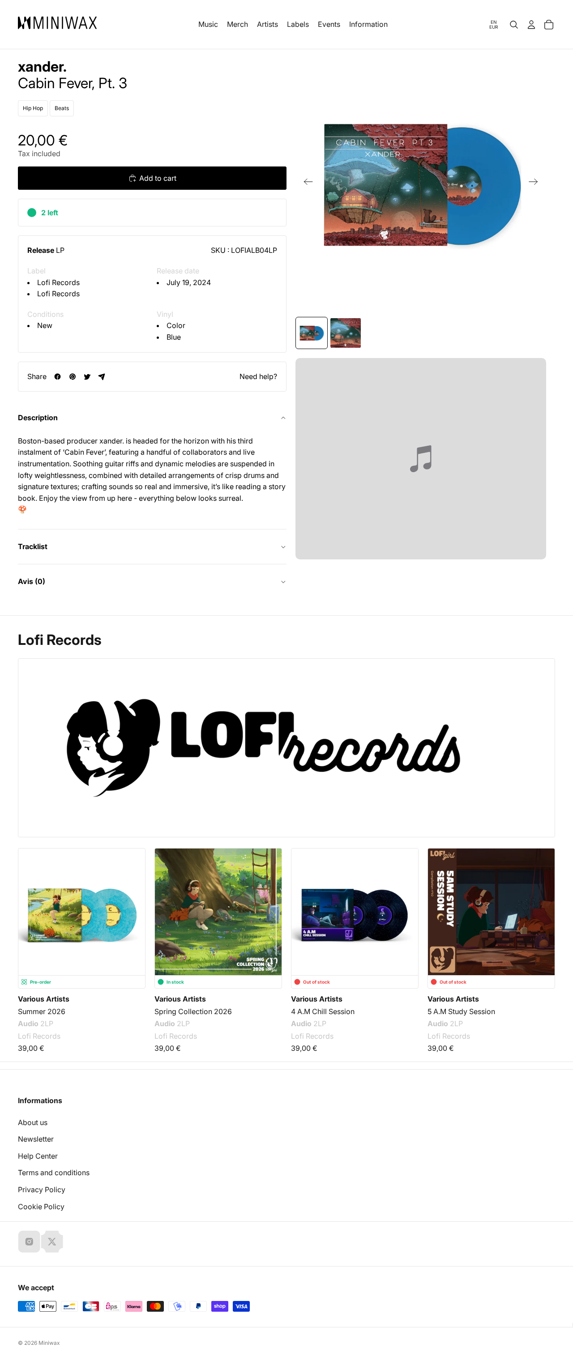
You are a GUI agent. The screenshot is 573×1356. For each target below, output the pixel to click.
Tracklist (32, 546)
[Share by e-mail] (102, 376)
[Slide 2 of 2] (345, 333)
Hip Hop (33, 108)
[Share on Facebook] (57, 376)
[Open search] (514, 24)
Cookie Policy (41, 1206)
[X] (52, 1241)
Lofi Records (58, 282)
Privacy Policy (41, 1189)
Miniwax (49, 1342)
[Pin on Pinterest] (72, 376)
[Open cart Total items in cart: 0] (549, 24)
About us (32, 1122)
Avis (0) (31, 581)
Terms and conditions (54, 1172)
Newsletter (36, 1138)
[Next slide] (536, 183)
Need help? (258, 376)
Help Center (38, 1155)
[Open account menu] (531, 24)
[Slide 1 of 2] (311, 333)
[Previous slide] (305, 183)
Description (38, 417)
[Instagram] (29, 1241)
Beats (62, 108)
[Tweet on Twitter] (87, 376)
